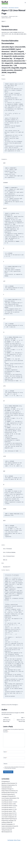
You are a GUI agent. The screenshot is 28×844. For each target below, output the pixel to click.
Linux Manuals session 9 (7, 815)
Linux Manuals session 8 (7, 813)
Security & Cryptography (7, 824)
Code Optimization (6, 787)
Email (5, 757)
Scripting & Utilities (6, 822)
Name (5, 751)
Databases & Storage (6, 788)
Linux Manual (5, 16)
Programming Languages (7, 820)
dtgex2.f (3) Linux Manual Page (21, 719)
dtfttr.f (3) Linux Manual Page (6, 719)
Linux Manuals (5, 7)
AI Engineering (5, 781)
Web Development (6, 831)
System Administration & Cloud (9, 826)
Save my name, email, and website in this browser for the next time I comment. (14, 767)
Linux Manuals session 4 (7, 807)
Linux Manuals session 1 (7, 802)
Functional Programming (7, 794)
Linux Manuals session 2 (7, 803)
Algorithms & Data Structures (8, 783)
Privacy (18, 840)
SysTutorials (10, 840)
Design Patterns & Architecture (8, 790)
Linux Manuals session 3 (13, 7)
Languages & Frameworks (8, 796)
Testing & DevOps (6, 830)
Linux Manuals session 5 (7, 809)
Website (5, 763)
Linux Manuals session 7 (7, 811)
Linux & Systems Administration (9, 798)
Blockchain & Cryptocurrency (8, 785)
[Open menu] (25, 3)
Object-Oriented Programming (8, 818)
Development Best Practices (8, 792)
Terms (15, 840)
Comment (5, 731)
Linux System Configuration (8, 816)
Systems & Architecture (7, 828)
